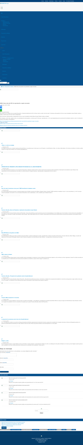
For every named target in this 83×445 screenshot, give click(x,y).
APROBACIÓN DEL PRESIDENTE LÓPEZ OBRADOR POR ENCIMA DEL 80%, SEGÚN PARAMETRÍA (21, 166)
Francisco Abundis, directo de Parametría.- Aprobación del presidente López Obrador (19, 210)
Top (80, 442)
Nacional (4, 24)
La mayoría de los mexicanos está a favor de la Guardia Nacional (15, 319)
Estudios (3, 20)
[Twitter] (41, 109)
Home (3, 50)
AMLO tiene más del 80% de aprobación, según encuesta (13, 423)
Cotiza (64, 1)
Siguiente (2, 125)
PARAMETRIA (2, 432)
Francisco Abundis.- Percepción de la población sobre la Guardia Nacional (17, 276)
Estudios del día (6, 22)
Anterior (1, 123)
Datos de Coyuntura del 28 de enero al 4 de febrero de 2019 (15, 125)
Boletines (3, 37)
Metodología (51, 1)
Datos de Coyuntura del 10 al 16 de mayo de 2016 (17, 378)
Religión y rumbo (5, 340)
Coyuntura (3, 44)
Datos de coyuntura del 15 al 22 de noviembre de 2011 (18, 399)
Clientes (56, 1)
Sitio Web (2, 367)
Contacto (60, 1)
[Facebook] (41, 107)
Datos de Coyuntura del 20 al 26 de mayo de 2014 (17, 392)
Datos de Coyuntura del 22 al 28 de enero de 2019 (13, 123)
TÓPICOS (4, 427)
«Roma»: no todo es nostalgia (8, 145)
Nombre (4, 358)
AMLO (6, 122)
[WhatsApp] (41, 110)
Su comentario (5, 352)
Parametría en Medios (5, 33)
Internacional (5, 25)
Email (3, 362)
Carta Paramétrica (4, 17)
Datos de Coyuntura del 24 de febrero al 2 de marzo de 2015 (19, 385)
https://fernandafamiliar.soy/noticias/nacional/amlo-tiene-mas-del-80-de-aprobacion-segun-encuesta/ (19, 121)
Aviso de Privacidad (70, 1)
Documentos (3, 40)
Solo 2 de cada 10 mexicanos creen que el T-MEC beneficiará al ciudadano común (18, 188)
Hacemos (46, 1)
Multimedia (3, 29)
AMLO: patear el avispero (7, 254)
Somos (43, 1)
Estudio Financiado (6, 23)
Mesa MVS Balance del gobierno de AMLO (10, 232)
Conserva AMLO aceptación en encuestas (10, 297)
